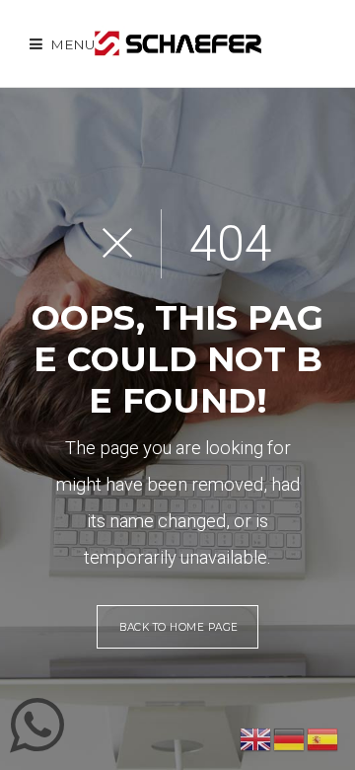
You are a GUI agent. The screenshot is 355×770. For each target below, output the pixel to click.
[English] (256, 738)
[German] (290, 738)
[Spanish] (323, 738)
